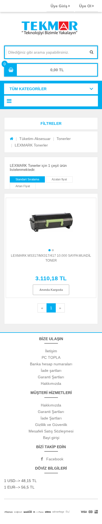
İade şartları (51, 370)
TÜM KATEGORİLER (28, 89)
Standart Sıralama (27, 179)
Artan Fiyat (23, 186)
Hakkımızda (51, 383)
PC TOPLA (51, 357)
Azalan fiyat (59, 179)
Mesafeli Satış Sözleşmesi (51, 431)
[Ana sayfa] (11, 138)
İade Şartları (51, 418)
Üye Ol (85, 6)
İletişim (51, 351)
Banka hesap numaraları (51, 364)
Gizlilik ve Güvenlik (51, 424)
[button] (51, 123)
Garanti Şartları (51, 377)
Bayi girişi (51, 437)
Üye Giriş (60, 6)
